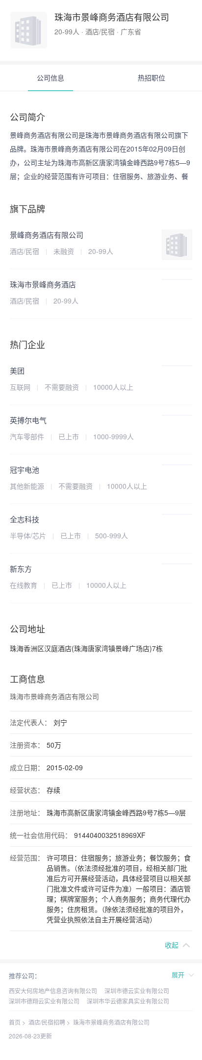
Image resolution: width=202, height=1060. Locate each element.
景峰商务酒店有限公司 (46, 234)
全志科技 (24, 519)
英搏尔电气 (28, 420)
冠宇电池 (24, 469)
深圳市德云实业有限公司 (136, 990)
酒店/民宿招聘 (46, 1022)
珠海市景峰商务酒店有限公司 (111, 1022)
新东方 (21, 568)
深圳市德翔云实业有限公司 (44, 1001)
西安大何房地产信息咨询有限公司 (53, 990)
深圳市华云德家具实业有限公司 (128, 1001)
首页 (15, 1022)
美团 (17, 370)
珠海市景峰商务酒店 (43, 284)
